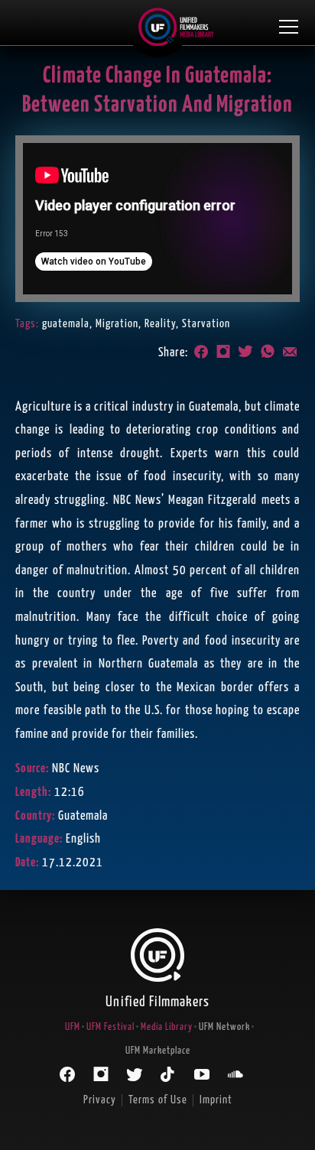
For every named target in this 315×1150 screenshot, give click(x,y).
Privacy (99, 1100)
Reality (160, 324)
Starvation (206, 324)
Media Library (167, 1027)
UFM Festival (110, 1027)
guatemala (65, 324)
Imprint (216, 1100)
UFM (72, 1027)
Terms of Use (157, 1100)
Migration (117, 324)
